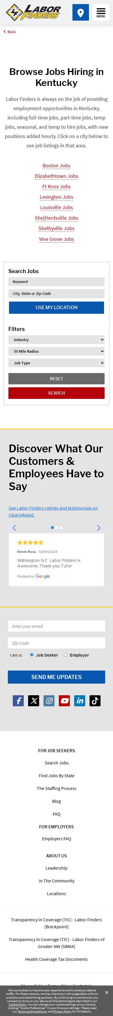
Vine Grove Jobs (56, 239)
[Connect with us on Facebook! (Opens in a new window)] (18, 700)
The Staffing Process (56, 788)
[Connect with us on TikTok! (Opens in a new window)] (95, 700)
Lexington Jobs (56, 196)
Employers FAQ (56, 838)
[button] (14, 528)
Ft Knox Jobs (56, 186)
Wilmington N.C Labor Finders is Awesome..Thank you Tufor (49, 563)
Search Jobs (57, 763)
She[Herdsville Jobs (57, 217)
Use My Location (57, 307)
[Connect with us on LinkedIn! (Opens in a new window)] (79, 700)
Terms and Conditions (32, 1011)
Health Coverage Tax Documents (56, 959)
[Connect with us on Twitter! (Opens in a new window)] (33, 700)
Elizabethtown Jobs (56, 176)
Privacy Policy (62, 1011)
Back (12, 31)
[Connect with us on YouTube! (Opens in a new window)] (64, 700)
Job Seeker (47, 655)
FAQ (57, 814)
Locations (56, 893)
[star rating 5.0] (56, 542)
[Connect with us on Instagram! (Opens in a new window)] (48, 700)
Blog (56, 801)
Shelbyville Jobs (56, 228)
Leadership (56, 868)
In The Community (56, 881)
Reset (56, 378)
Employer (79, 655)
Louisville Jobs (56, 207)
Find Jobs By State (56, 775)
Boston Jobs (56, 165)
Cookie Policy (17, 1004)
